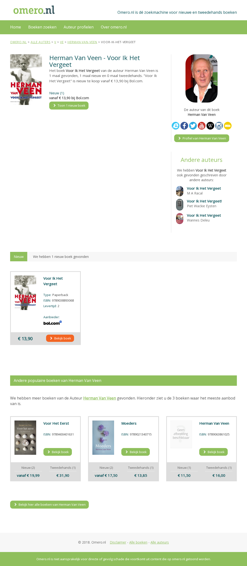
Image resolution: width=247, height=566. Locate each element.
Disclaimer (118, 542)
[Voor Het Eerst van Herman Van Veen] (25, 438)
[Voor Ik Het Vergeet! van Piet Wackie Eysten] (179, 204)
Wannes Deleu (198, 220)
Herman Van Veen (214, 423)
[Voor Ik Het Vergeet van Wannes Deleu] (179, 218)
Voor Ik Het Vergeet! (204, 201)
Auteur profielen (79, 27)
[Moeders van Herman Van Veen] (103, 438)
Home (15, 27)
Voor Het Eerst (56, 423)
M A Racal (195, 193)
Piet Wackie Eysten (201, 206)
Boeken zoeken (42, 27)
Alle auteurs (160, 542)
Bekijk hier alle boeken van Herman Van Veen (52, 504)
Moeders (129, 423)
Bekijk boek (62, 338)
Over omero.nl (114, 27)
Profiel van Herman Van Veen (204, 138)
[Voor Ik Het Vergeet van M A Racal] (179, 190)
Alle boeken (138, 542)
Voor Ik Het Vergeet (204, 188)
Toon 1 (71, 105)
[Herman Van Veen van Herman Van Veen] (181, 434)
